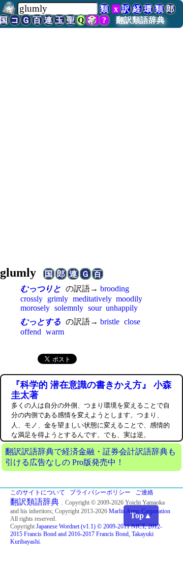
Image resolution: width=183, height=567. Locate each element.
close (132, 321)
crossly (31, 298)
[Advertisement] (91, 160)
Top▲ (141, 515)
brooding (114, 288)
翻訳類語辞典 (140, 20)
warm (55, 331)
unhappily (122, 308)
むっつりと (40, 288)
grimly (57, 298)
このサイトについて (37, 492)
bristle (109, 321)
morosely (35, 308)
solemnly (68, 308)
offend (30, 331)
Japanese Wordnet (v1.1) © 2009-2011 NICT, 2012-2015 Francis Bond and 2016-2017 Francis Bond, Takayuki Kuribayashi (86, 534)
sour (95, 308)
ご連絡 (144, 492)
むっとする (40, 321)
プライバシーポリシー (100, 492)
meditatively (92, 298)
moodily (129, 298)
